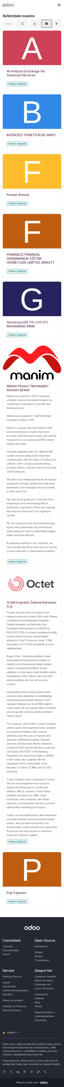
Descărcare (41, 946)
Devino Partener (12, 1010)
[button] (59, 5)
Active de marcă (44, 980)
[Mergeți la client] (32, 48)
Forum (6, 954)
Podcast (39, 998)
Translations (42, 960)
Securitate (40, 1020)
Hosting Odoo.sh (12, 976)
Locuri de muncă (44, 988)
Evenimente (41, 994)
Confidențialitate (44, 1016)
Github (38, 952)
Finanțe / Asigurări (17, 84)
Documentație (11, 950)
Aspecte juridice (44, 1012)
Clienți (38, 1006)
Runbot (39, 956)
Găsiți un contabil (13, 1000)
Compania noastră (45, 976)
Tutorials (8, 946)
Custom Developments (16, 990)
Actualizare (9, 986)
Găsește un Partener (14, 1006)
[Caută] (22, 24)
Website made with (27, 1082)
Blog (37, 1002)
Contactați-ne (43, 984)
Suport (6, 982)
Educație (8, 994)
